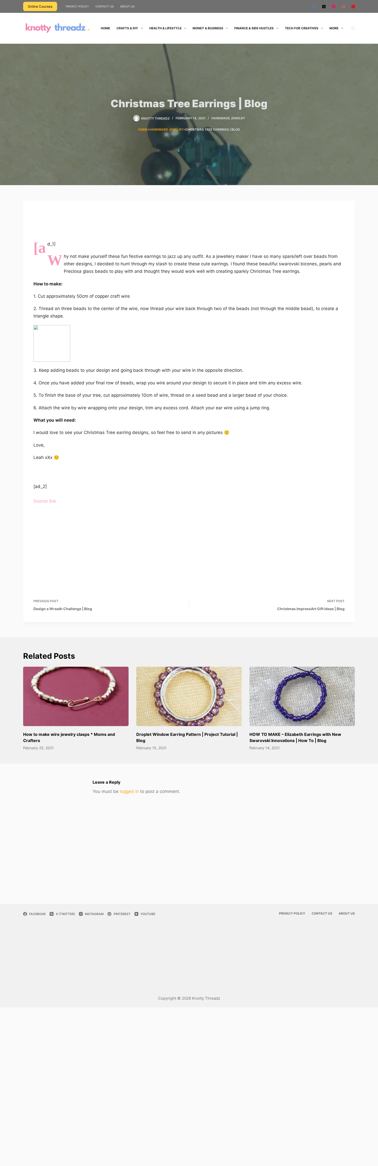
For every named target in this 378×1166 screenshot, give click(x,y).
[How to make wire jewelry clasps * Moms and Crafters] (76, 696)
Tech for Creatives (301, 28)
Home (105, 28)
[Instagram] (333, 6)
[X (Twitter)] (324, 6)
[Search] (353, 28)
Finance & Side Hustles (254, 28)
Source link (44, 501)
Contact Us (104, 6)
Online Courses (40, 6)
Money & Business (208, 28)
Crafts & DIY (127, 28)
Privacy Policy (77, 6)
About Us (127, 6)
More (333, 28)
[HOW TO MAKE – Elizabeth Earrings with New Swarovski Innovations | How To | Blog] (302, 696)
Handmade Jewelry (228, 118)
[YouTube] (353, 6)
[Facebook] (314, 6)
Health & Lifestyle (165, 28)
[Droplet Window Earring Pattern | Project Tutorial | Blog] (189, 696)
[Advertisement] (189, 224)
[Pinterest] (343, 6)
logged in (129, 791)
